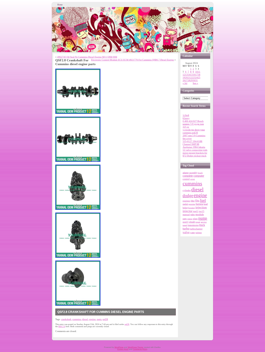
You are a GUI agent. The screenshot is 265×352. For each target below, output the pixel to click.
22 (191, 77)
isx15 (201, 211)
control (186, 179)
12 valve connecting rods (195, 150)
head (206, 204)
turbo (186, 228)
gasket (185, 204)
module (199, 214)
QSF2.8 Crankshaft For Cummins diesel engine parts (100, 311)
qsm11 (185, 222)
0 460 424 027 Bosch (193, 121)
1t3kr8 (186, 115)
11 (199, 71)
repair (197, 222)
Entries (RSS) (123, 349)
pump (202, 218)
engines (186, 201)
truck (202, 224)
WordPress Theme (135, 347)
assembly (193, 172)
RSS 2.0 (61, 326)
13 (186, 74)
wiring (198, 232)
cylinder (187, 190)
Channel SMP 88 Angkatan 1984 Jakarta (194, 145)
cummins (76, 319)
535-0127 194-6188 (192, 141)
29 (191, 80)
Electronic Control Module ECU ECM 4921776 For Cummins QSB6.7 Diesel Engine (132, 59)
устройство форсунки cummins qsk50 (194, 131)
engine (92, 319)
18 (199, 74)
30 (194, 80)
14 (189, 74)
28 (189, 80)
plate (195, 218)
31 (196, 80)
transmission (193, 225)
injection (201, 207)
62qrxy (186, 118)
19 (184, 77)
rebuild (192, 222)
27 (186, 80)
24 (196, 77)
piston (189, 219)
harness (199, 204)
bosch (200, 173)
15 (191, 74)
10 (196, 71)
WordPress (118, 347)
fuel (203, 200)
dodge (188, 195)
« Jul (185, 83)
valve (186, 232)
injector (188, 211)
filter (193, 201)
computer (198, 175)
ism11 (195, 211)
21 (189, 77)
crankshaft (66, 319)
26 (184, 80)
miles (192, 214)
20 (186, 77)
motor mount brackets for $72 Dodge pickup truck (195, 154)
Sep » (195, 83)
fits (197, 200)
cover (192, 179)
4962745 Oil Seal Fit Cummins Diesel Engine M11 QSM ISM (87, 57)
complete (188, 175)
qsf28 (105, 319)
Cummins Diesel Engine (140, 27)
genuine (192, 204)
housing (191, 208)
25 (199, 77)
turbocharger (196, 229)
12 (184, 74)
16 (194, 74)
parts (99, 319)
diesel (85, 319)
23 (194, 77)
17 (196, 74)
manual (186, 214)
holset (185, 207)
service (204, 222)
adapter (186, 172)
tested (185, 225)
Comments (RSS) (140, 349)
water (192, 233)
